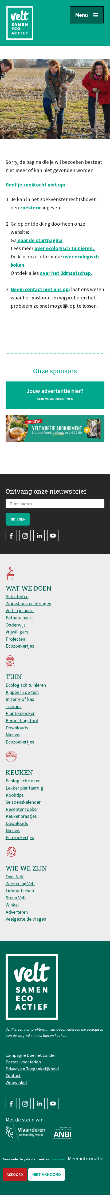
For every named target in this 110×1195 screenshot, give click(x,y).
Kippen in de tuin (22, 692)
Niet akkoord (46, 1174)
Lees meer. (59, 1159)
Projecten (15, 639)
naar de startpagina (39, 240)
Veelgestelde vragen (26, 919)
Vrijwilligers (17, 632)
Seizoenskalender (23, 802)
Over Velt (15, 876)
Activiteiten (17, 596)
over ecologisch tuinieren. (64, 248)
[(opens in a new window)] (55, 428)
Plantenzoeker (20, 713)
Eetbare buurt (19, 618)
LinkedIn (39, 535)
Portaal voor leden (23, 1062)
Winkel (12, 905)
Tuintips (14, 706)
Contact (13, 1075)
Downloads (17, 728)
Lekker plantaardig (24, 788)
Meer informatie (85, 1158)
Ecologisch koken (23, 781)
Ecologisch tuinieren (26, 685)
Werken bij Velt (20, 883)
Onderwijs (16, 625)
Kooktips (15, 795)
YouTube (52, 535)
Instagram (25, 535)
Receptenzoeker (22, 809)
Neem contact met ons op (40, 289)
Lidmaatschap (20, 891)
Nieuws (13, 734)
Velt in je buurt (20, 610)
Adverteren (17, 912)
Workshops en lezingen (28, 603)
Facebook (11, 535)
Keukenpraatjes (21, 816)
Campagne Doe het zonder (31, 1055)
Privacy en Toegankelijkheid (32, 1069)
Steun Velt (16, 898)
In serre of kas (20, 699)
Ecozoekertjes (20, 646)
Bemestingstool (22, 720)
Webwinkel (16, 1082)
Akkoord (15, 1174)
